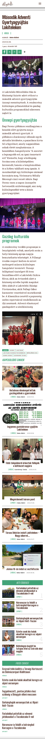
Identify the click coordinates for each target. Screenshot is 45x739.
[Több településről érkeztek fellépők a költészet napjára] (22, 451)
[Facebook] (4, 52)
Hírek (19, 624)
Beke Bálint (14, 38)
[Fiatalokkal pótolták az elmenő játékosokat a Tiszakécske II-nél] (8, 592)
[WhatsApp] (19, 52)
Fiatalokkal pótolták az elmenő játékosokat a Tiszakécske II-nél (27, 591)
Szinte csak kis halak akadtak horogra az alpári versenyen (29, 634)
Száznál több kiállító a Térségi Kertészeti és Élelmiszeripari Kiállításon (22, 670)
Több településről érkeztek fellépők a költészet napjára (22, 464)
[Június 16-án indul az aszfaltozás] (22, 557)
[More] (24, 52)
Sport (19, 597)
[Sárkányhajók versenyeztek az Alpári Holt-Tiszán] (8, 621)
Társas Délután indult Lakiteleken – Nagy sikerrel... (22, 534)
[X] (9, 52)
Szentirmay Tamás (21, 469)
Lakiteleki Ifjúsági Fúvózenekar (14, 352)
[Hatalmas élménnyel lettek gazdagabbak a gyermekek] (22, 378)
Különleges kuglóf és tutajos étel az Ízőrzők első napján (29, 649)
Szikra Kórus (7, 355)
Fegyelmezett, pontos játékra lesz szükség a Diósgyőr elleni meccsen (19, 693)
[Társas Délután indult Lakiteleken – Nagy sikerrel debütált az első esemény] (22, 520)
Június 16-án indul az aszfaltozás (22, 569)
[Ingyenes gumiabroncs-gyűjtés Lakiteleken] (22, 414)
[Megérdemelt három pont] (22, 487)
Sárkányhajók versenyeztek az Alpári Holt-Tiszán (29, 620)
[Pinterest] (14, 52)
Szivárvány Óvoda (20, 355)
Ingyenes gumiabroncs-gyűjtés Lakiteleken (22, 428)
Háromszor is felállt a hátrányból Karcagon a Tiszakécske (27, 605)
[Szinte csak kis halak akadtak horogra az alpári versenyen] (8, 635)
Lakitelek (19, 350)
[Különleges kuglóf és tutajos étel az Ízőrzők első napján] (8, 650)
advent (12, 350)
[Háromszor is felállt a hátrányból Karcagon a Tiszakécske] (8, 606)
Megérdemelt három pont (22, 499)
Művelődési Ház (32, 352)
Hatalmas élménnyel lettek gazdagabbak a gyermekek (22, 392)
